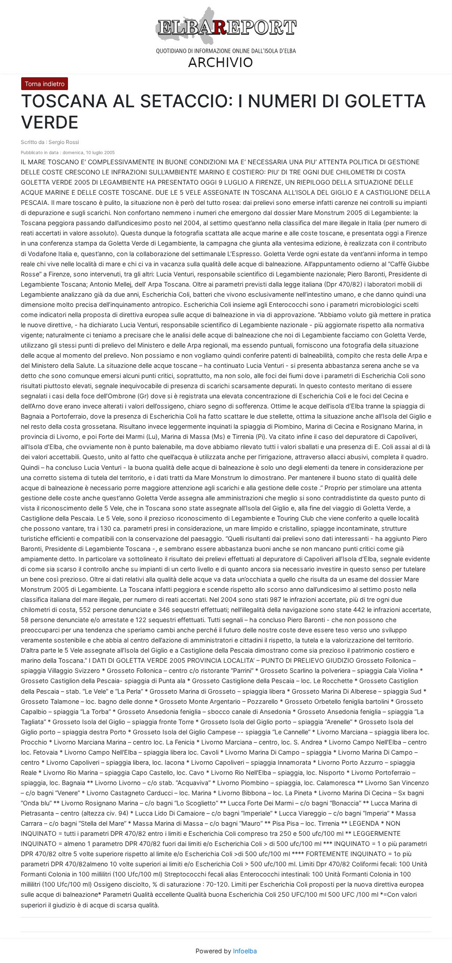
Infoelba (245, 951)
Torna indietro (44, 83)
